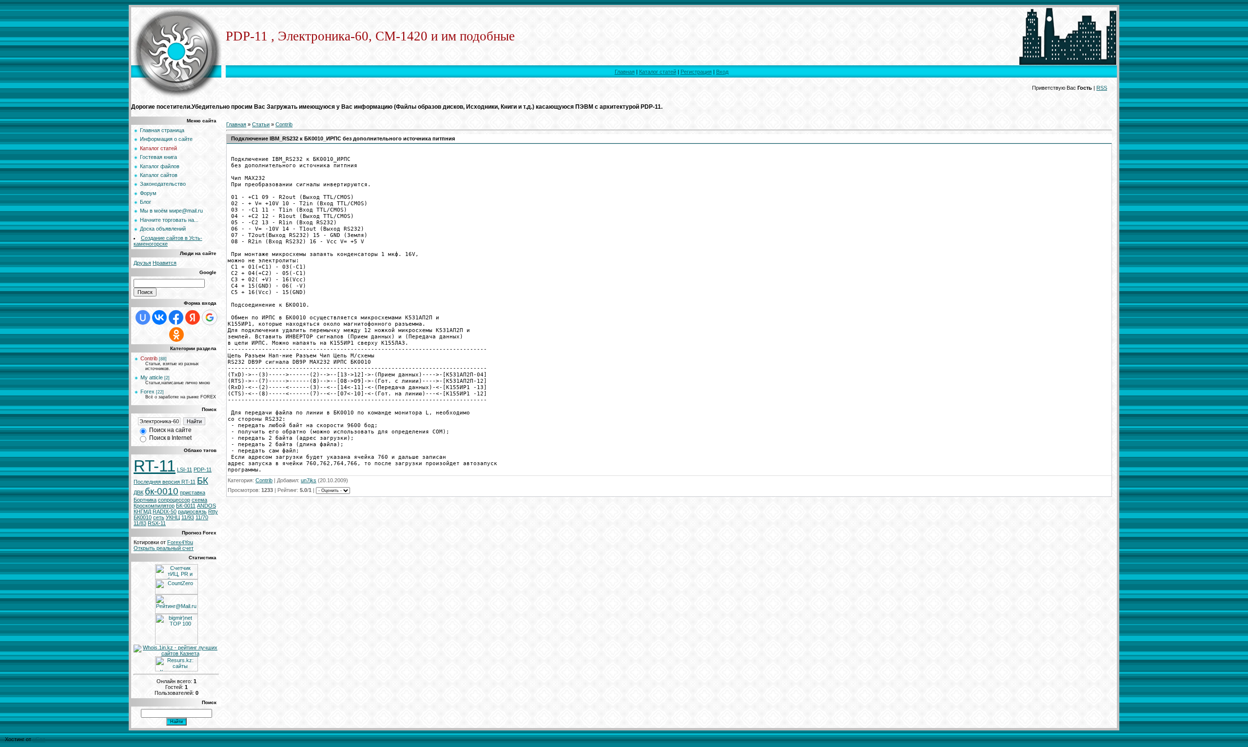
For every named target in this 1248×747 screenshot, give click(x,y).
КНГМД (142, 511)
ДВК (138, 492)
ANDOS (206, 506)
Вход (722, 72)
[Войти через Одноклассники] (176, 334)
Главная (625, 72)
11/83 (140, 523)
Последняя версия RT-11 (164, 482)
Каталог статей (657, 72)
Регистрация (696, 72)
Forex (147, 391)
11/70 (201, 517)
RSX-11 (157, 523)
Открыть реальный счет (164, 548)
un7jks (308, 480)
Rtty (213, 511)
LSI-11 (184, 469)
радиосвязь (192, 511)
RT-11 (155, 466)
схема (199, 500)
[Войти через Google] (209, 317)
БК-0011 (185, 506)
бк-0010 (161, 491)
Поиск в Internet (170, 437)
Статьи (261, 124)
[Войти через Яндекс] (192, 317)
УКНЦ (173, 517)
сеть (158, 517)
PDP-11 (203, 469)
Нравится (164, 263)
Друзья (142, 263)
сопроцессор (174, 500)
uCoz (39, 739)
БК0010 (143, 517)
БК (202, 480)
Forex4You (180, 542)
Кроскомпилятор (154, 506)
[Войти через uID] (143, 317)
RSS (1101, 88)
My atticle (151, 377)
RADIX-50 (164, 511)
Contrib (148, 358)
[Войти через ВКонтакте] (159, 317)
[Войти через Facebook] (176, 317)
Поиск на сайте (170, 430)
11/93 (187, 517)
